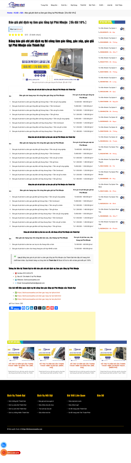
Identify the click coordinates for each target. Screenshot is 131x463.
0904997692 (104, 82)
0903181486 (104, 91)
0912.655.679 (13, 453)
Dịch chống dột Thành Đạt (17, 401)
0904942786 (104, 111)
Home (9, 13)
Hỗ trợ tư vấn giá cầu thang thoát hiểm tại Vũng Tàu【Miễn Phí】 (21, 366)
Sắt (21, 13)
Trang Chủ (44, 5)
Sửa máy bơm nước (75, 401)
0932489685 (104, 42)
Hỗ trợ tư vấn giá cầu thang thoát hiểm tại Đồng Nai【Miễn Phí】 (82, 366)
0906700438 (104, 131)
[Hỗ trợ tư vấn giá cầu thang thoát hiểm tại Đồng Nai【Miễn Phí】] (82, 354)
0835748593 (104, 72)
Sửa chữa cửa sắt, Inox (46, 405)
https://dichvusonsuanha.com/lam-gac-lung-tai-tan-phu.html (39, 299)
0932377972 (104, 62)
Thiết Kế (83, 5)
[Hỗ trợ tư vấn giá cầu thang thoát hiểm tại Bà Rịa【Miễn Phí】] (51, 354)
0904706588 (104, 101)
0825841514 (104, 228)
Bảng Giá (54, 5)
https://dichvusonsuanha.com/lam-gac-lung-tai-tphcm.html (38, 293)
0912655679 (104, 32)
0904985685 (104, 178)
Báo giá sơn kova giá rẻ (46, 401)
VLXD (101, 5)
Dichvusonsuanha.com (32, 280)
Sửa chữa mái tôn (44, 412)
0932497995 (104, 153)
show (19, 29)
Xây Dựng (74, 5)
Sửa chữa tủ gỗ (74, 405)
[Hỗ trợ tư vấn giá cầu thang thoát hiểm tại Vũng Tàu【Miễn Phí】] (21, 354)
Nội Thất (92, 5)
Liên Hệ (109, 5)
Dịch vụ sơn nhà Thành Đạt (17, 409)
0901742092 (104, 166)
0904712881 (104, 191)
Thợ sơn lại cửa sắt (45, 409)
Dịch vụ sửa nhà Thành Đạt (17, 405)
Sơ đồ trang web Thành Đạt (78, 409)
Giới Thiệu (118, 5)
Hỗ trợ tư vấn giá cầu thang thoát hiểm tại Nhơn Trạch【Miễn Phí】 (113, 365)
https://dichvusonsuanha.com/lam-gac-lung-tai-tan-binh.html (39, 296)
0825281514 (104, 203)
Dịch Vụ (64, 5)
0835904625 (104, 121)
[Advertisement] (52, 327)
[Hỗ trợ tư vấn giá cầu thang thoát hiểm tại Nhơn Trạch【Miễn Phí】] (113, 354)
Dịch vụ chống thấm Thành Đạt (19, 412)
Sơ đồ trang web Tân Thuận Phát (79, 412)
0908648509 (104, 52)
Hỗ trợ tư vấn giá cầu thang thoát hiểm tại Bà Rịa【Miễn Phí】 (52, 366)
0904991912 (104, 141)
